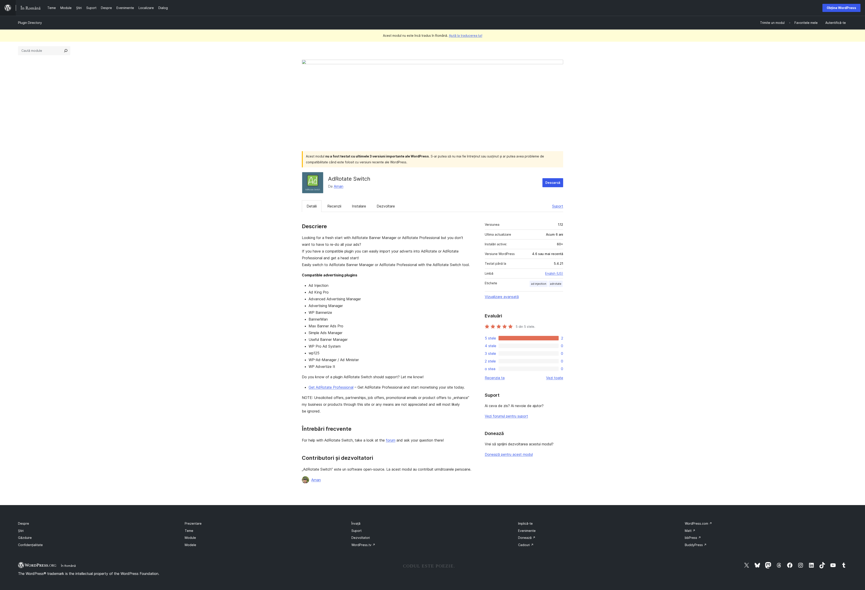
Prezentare (193, 523)
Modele (190, 545)
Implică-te (525, 523)
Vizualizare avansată (502, 296)
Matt (690, 531)
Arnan (338, 186)
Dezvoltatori (360, 538)
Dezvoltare (386, 206)
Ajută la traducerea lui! (465, 35)
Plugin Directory (30, 23)
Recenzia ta (495, 378)
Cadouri (526, 545)
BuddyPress (696, 545)
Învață (355, 523)
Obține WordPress (841, 8)
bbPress (693, 538)
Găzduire (25, 538)
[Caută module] (65, 50)
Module (190, 538)
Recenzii (334, 206)
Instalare (359, 206)
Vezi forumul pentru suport (506, 416)
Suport (557, 206)
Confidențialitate (30, 545)
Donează (526, 538)
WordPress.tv (363, 545)
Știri (21, 531)
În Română (68, 565)
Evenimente (527, 531)
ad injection (538, 283)
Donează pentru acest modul (509, 454)
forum (390, 440)
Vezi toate (554, 378)
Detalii (312, 206)
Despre (23, 523)
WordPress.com (698, 523)
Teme (189, 531)
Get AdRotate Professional (331, 387)
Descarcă (552, 183)
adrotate (555, 283)
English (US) (554, 273)
